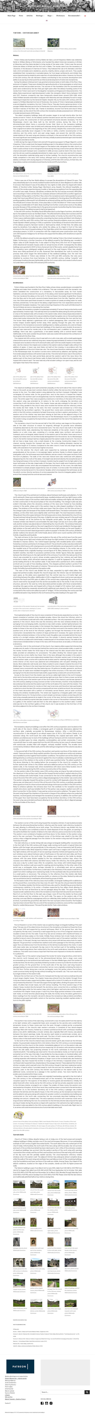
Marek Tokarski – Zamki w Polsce (15, 1399)
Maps (50, 15)
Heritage (39, 15)
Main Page (11, 15)
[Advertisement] (65, 1372)
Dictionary (60, 15)
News (21, 15)
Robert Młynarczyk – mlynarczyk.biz (16, 1378)
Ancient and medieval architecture (47, 6)
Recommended (74, 15)
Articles (30, 15)
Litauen (7, 1395)
